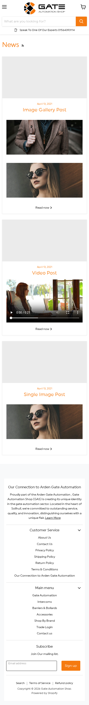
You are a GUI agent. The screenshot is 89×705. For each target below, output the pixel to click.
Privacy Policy (44, 550)
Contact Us (44, 544)
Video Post (44, 273)
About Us (44, 537)
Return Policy (44, 563)
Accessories (45, 614)
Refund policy (64, 683)
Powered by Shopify (44, 693)
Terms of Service (40, 683)
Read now (42, 207)
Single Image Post (44, 394)
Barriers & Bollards (44, 608)
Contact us (44, 633)
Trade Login (44, 627)
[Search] (81, 21)
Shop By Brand (44, 620)
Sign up (71, 665)
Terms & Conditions (44, 569)
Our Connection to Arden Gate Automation (44, 575)
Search (20, 683)
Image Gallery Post (44, 110)
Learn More (53, 518)
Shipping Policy (44, 556)
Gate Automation (44, 595)
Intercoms (44, 601)
